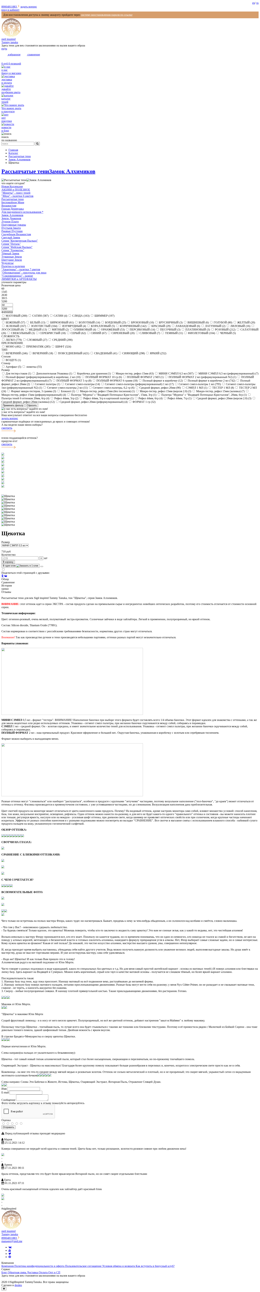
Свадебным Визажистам (16, 234)
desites (18, 1285)
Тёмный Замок (10, 253)
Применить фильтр (13, 405)
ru (257, 2)
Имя (4, 1088)
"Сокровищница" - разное (17, 275)
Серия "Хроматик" (12, 250)
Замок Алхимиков (72, 171)
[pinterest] (9, 1256)
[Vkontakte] (9, 1247)
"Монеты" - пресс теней (15, 192)
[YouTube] (9, 1250)
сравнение (33, 54)
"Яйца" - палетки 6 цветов (17, 196)
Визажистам (8, 205)
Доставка (33, 1272)
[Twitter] (9, 1253)
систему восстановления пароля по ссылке (106, 14)
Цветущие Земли (11, 259)
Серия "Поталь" (11, 243)
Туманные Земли (11, 256)
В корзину (8, 562)
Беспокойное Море (12, 202)
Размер (5, 542)
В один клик (9, 565)
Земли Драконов (11, 218)
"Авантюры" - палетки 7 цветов (20, 269)
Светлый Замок (10, 237)
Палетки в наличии (13, 266)
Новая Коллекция (12, 186)
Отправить (8, 1127)
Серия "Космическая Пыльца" (19, 240)
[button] (130, 489)
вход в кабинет (10, 9)
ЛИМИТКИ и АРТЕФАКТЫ (19, 278)
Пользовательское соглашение (83, 1266)
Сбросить (32, 405)
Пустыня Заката (11, 227)
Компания (7, 1266)
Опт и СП (54, 1272)
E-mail (5, 1092)
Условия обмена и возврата (119, 1266)
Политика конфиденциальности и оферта (39, 1266)
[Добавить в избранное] (41, 566)
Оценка (6, 1120)
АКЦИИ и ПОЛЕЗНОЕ (15, 189)
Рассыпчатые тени (25, 171)
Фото (4, 1103)
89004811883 (9, 6)
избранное (14, 54)
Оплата (43, 1272)
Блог (4, 1272)
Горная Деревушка (12, 208)
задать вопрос (28, 6)
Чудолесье (7, 263)
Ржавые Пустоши (12, 231)
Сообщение (8, 1099)
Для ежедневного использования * (22, 211)
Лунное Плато (10, 221)
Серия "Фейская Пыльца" (17, 247)
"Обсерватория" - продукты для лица (23, 272)
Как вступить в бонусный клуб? (155, 1266)
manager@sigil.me (11, 1241)
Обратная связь (17, 1272)
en (253, 2)
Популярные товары (13, 224)
